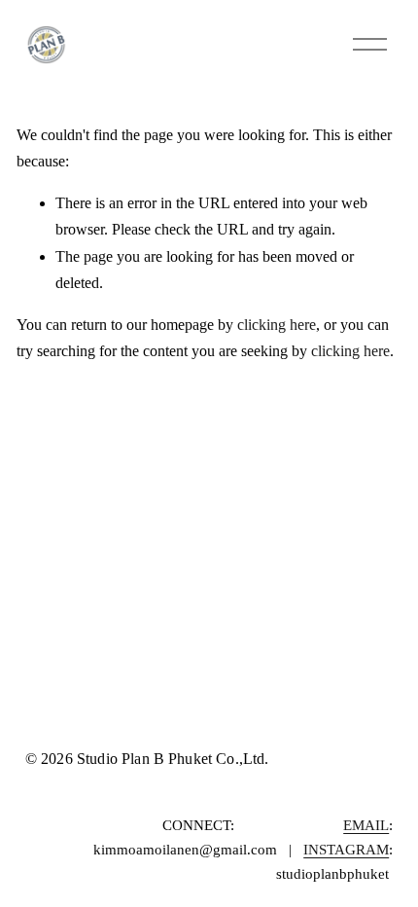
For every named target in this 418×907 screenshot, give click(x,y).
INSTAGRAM (346, 849)
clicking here (276, 324)
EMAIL (366, 825)
